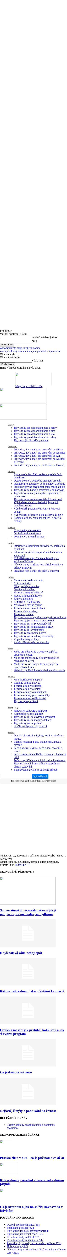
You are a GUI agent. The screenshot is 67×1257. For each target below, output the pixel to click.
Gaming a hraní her (24, 589)
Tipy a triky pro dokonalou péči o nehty (35, 427)
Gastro (11, 543)
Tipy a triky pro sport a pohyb (30, 632)
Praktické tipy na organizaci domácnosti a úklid (39, 486)
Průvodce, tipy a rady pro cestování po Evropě (39, 465)
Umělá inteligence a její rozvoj (30, 726)
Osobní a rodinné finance (27, 533)
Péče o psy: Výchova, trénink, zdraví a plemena (39, 760)
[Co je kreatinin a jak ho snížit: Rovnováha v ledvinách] (8, 1200)
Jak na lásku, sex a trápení (28, 679)
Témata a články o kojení (27, 688)
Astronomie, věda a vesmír (28, 580)
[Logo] (23, 402)
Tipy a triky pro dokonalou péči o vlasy (35, 437)
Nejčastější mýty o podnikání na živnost (28, 1111)
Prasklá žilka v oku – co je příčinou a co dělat (32, 1158)
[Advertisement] (33, 818)
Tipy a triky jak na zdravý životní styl (34, 636)
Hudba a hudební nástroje (28, 595)
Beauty (11, 424)
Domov (11, 471)
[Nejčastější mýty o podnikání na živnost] (28, 1104)
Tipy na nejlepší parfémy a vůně (31, 440)
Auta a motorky (22, 583)
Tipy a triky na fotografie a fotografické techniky (40, 617)
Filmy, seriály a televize (26, 586)
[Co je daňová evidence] (28, 1065)
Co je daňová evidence (16, 1072)
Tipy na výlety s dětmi (26, 701)
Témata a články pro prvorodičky (32, 695)
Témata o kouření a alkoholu (29, 608)
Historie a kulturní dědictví (28, 592)
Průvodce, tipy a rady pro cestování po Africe (38, 449)
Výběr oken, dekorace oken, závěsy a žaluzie (38, 514)
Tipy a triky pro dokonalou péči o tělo (34, 433)
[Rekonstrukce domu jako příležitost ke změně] (28, 984)
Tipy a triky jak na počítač (28, 723)
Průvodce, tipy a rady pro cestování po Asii (37, 455)
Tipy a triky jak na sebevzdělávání (32, 623)
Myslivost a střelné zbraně (28, 604)
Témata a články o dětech (27, 685)
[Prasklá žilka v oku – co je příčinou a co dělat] (6, 1151)
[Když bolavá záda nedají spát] (28, 946)
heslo (34, 340)
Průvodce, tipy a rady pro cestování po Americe (39, 452)
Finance (11, 527)
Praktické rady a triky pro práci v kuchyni (36, 570)
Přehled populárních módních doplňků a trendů (39, 670)
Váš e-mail (37, 360)
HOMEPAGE (22, 864)
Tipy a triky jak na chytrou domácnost (34, 716)
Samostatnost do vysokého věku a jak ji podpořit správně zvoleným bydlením (28, 912)
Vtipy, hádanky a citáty (26, 639)
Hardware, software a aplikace (30, 710)
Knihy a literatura (23, 598)
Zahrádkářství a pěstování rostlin (31, 642)
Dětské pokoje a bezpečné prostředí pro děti (37, 480)
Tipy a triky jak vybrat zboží (29, 629)
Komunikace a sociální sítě (28, 713)
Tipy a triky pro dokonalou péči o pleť (34, 430)
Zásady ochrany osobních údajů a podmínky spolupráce (30, 351)
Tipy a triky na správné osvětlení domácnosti (38, 499)
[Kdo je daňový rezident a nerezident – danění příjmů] (8, 1173)
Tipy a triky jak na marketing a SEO (33, 626)
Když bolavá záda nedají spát (21, 953)
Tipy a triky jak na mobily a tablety (33, 719)
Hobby (11, 577)
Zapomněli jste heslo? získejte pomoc (20, 347)
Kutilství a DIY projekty (27, 601)
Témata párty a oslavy (26, 611)
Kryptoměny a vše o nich (27, 530)
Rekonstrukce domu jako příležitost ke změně (32, 991)
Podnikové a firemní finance (29, 536)
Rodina (11, 676)
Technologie (13, 707)
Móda (10, 648)
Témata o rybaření (24, 614)
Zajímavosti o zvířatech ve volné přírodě (35, 769)
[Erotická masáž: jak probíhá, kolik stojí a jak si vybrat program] (28, 1023)
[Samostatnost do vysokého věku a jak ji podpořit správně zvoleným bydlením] (28, 903)
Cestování (12, 446)
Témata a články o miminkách (30, 692)
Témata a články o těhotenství (30, 698)
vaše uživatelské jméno (44, 337)
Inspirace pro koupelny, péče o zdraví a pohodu (39, 483)
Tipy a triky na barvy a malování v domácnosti (39, 489)
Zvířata (11, 732)
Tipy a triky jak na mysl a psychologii (34, 620)
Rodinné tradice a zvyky (27, 682)
